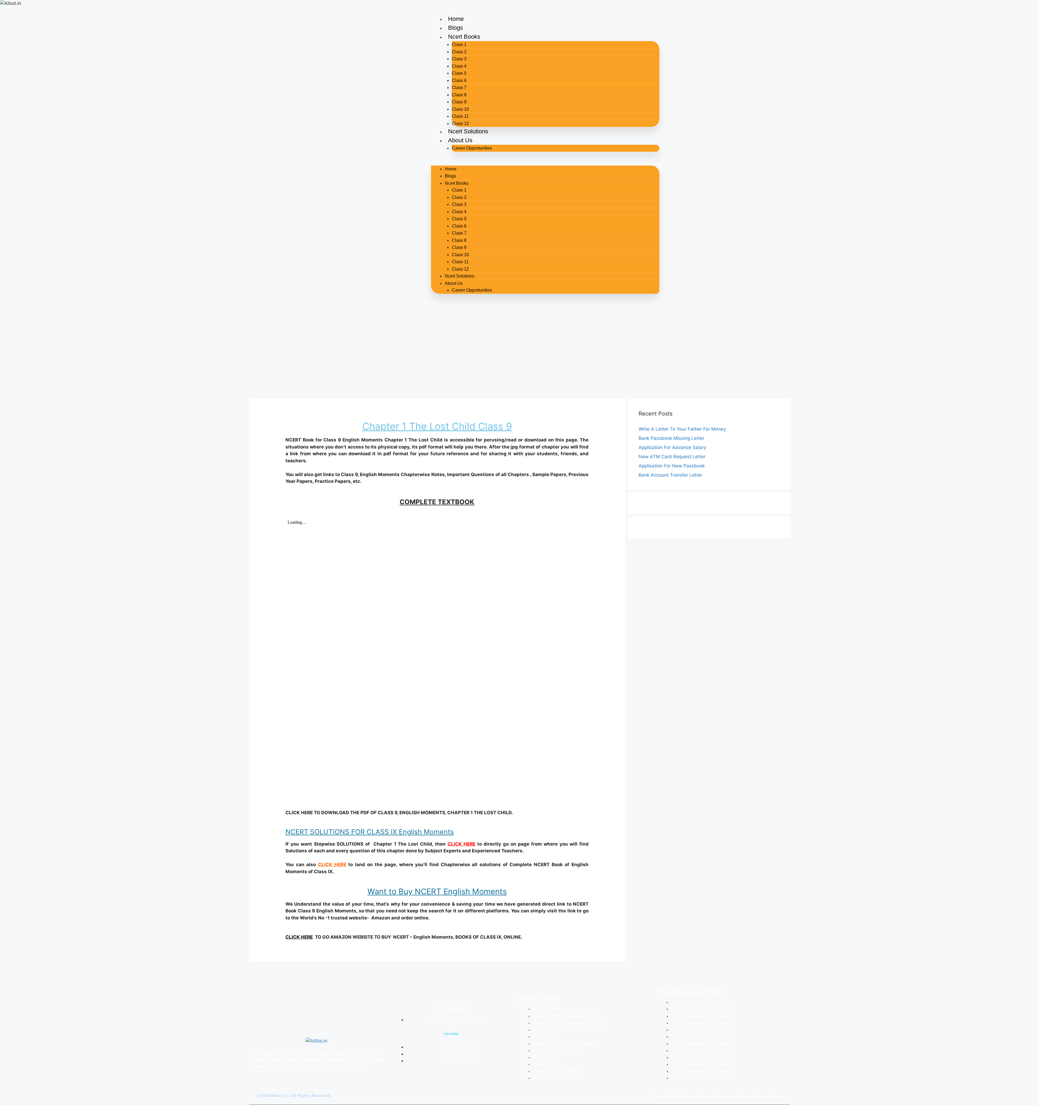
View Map (451, 1034)
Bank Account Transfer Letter (670, 475)
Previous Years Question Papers (568, 1022)
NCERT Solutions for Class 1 (701, 1002)
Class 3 (459, 59)
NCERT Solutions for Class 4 (702, 1022)
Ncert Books (464, 36)
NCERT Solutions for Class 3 (702, 1016)
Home (456, 18)
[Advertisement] (519, 355)
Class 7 (459, 87)
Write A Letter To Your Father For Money (682, 429)
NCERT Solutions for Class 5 (702, 1030)
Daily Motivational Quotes (560, 1030)
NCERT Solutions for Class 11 (702, 1071)
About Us (460, 140)
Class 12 (460, 123)
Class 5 (459, 73)
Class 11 (460, 116)
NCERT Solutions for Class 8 (702, 1050)
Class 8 (459, 95)
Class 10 (460, 109)
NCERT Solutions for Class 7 (702, 1043)
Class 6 (459, 80)
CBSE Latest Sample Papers (563, 1016)
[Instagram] (265, 1085)
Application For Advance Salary (672, 447)
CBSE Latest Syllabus (557, 1071)
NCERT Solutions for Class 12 (703, 1078)
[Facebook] (248, 1085)
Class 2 (459, 52)
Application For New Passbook (672, 466)
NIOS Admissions (552, 1078)
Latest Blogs (546, 1036)
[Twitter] (256, 1085)
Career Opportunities (472, 148)
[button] (545, 162)
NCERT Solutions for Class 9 (702, 1057)
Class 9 (459, 102)
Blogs (455, 27)
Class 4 (459, 66)
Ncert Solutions (468, 131)
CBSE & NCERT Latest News (564, 1043)
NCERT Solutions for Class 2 (702, 1009)
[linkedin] (274, 1085)
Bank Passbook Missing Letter (671, 438)
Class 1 (459, 44)
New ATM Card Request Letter (672, 456)
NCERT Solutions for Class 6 (702, 1036)
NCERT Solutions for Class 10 (703, 1064)
